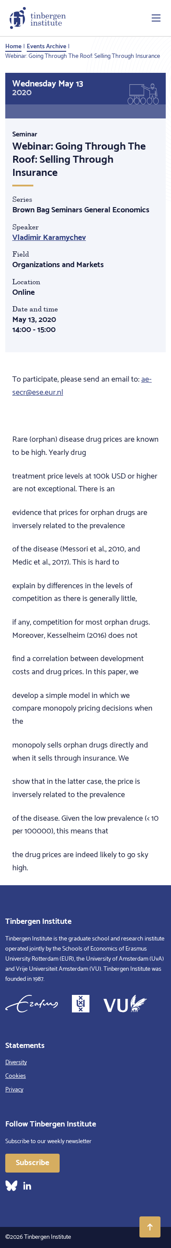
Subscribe (32, 1162)
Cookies (15, 1076)
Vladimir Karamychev (49, 237)
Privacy (14, 1090)
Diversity (16, 1063)
